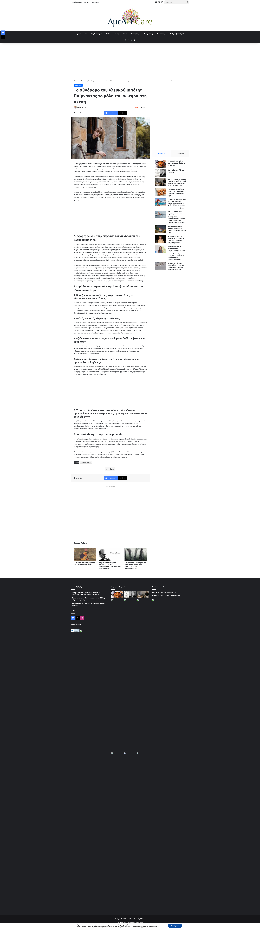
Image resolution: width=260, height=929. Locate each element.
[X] (3, 37)
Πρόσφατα (161, 153)
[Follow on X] (85, 107)
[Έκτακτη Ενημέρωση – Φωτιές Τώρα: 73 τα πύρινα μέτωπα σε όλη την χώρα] (160, 229)
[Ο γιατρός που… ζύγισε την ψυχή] (160, 173)
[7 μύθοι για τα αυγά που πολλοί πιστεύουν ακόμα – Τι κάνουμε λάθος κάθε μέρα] (160, 192)
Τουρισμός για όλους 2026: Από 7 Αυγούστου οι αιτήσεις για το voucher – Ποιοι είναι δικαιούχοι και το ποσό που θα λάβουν (177, 204)
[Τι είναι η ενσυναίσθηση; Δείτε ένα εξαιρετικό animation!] (85, 554)
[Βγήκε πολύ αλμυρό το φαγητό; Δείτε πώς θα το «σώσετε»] (160, 164)
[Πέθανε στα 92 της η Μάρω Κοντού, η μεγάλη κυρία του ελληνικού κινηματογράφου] (160, 239)
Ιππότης (110, 469)
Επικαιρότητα (135, 34)
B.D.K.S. (142, 919)
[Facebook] (3, 32)
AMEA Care (80, 107)
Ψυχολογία (84, 81)
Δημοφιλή (180, 153)
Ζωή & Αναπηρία (96, 34)
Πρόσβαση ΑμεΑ (77, 2)
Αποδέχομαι (175, 926)
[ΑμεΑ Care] (130, 17)
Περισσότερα (161, 34)
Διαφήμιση (87, 2)
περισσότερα (154, 927)
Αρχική (78, 34)
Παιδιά (108, 34)
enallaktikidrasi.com (86, 462)
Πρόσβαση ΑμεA (178, 34)
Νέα (85, 34)
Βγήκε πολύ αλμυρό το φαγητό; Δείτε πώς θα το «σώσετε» (176, 163)
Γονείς (116, 34)
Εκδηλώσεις (148, 34)
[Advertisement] (130, 59)
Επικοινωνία (95, 2)
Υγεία (125, 34)
